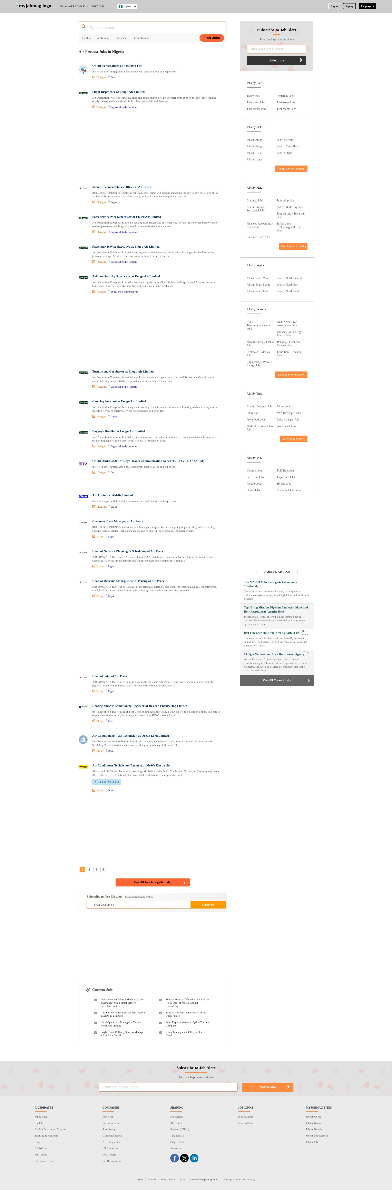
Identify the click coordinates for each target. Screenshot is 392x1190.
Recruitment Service (113, 1122)
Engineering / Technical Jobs (291, 215)
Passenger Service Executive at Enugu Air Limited (125, 246)
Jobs (60, 6)
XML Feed (176, 1122)
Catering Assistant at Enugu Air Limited (119, 401)
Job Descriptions (111, 1160)
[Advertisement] (152, 147)
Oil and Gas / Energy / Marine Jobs (290, 333)
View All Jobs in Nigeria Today (153, 882)
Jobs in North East (287, 284)
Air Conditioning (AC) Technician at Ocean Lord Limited (130, 735)
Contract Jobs (254, 470)
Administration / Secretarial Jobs (256, 208)
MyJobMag (249, 1179)
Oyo (113, 472)
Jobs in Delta (254, 153)
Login (334, 6)
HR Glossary (109, 1154)
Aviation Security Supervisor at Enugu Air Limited (126, 276)
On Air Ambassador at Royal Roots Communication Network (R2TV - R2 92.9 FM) (148, 461)
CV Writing (41, 1148)
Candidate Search (112, 1135)
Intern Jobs (253, 413)
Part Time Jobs (255, 477)
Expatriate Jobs (286, 477)
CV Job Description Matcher (50, 1129)
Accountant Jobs (286, 426)
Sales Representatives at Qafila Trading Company (187, 1024)
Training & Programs (46, 1135)
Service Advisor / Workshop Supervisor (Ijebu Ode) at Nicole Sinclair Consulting (187, 1003)
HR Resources (110, 1148)
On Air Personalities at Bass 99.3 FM (117, 65)
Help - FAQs (177, 1141)
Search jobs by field (292, 246)
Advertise (175, 1148)
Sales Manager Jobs (288, 419)
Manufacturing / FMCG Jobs (260, 343)
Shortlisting (109, 1129)
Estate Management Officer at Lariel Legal (186, 1034)
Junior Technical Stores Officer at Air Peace (121, 187)
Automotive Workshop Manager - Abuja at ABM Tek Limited (123, 1014)
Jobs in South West (257, 278)
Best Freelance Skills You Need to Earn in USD (273, 632)
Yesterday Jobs (285, 95)
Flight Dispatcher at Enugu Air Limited (118, 91)
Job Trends (41, 1154)
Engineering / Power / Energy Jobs (259, 363)
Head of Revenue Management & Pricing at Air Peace (128, 581)
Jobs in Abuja (254, 139)
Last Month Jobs (286, 108)
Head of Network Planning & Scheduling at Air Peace (128, 551)
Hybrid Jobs (284, 483)
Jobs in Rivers (285, 139)
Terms (183, 1179)
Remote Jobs (254, 483)
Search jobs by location (290, 168)
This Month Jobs (256, 108)
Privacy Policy (168, 1179)
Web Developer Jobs (289, 413)
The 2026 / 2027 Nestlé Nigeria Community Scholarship (270, 584)
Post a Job (108, 1116)
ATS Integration (111, 1141)
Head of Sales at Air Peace (110, 676)
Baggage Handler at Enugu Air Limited (118, 431)
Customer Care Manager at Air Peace (117, 521)
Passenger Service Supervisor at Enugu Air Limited (126, 216)
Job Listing (41, 1116)
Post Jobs (98, 6)
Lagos (114, 107)
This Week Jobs (256, 102)
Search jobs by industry (290, 374)
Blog (37, 1141)
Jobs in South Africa (317, 1135)
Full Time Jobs (285, 470)
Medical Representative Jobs (260, 427)
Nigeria (127, 6)
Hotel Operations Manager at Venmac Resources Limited (121, 1024)
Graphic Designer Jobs (260, 406)
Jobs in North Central (289, 278)
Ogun (111, 751)
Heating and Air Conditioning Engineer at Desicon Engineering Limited (139, 705)
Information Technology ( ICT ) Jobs (288, 227)
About (140, 1179)
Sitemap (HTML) (179, 1129)
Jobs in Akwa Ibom (288, 146)
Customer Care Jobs (258, 237)
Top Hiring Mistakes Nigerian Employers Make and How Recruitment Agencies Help (276, 609)
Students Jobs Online (289, 490)
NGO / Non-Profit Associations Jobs (287, 323)
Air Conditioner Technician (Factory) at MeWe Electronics (131, 765)
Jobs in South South (258, 284)
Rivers (111, 721)
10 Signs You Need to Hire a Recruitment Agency (274, 654)
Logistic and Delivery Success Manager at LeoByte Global (122, 1034)
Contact (152, 1179)
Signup (349, 6)
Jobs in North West (288, 291)
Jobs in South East (257, 291)
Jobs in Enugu (255, 146)
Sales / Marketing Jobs (290, 207)
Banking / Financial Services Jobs (288, 343)
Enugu (114, 291)
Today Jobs (253, 95)
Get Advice (77, 6)
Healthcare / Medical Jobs (259, 353)
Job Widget (176, 1116)
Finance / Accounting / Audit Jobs (260, 225)
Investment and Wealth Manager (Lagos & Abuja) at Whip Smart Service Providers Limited (123, 1003)
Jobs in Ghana (313, 1116)
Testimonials (177, 1135)
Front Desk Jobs (256, 419)
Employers (367, 6)
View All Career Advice (277, 680)
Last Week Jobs (286, 102)
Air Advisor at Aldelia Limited (112, 495)
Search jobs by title (293, 438)
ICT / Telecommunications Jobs (258, 325)
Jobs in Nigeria (314, 1129)
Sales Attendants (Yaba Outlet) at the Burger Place (186, 1014)
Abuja (114, 416)
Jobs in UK (312, 1141)
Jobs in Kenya (313, 1122)
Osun (113, 77)
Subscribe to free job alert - (120, 896)
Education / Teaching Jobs (289, 353)
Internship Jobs (285, 200)
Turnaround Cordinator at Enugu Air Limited (123, 371)
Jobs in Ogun (284, 153)
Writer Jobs (283, 406)
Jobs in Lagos (254, 159)
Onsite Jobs (253, 490)
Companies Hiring (45, 1160)
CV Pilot (39, 1122)
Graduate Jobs (255, 200)
